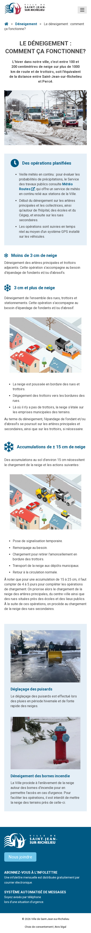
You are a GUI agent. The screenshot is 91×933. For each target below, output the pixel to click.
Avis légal (60, 926)
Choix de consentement (39, 926)
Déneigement (26, 24)
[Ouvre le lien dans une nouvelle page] (45, 117)
